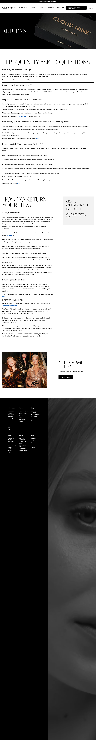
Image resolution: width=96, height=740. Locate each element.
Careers (21, 417)
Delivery (10, 425)
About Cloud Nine (23, 411)
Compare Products (10, 448)
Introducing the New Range (11, 439)
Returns (10, 427)
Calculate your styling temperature (74, 7)
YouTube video (22, 116)
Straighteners (23, 7)
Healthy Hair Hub (12, 445)
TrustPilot (33, 447)
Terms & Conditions (22, 439)
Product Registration (11, 414)
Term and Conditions (9, 306)
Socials (33, 435)
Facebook (33, 442)
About (21, 408)
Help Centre (11, 408)
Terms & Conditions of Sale (22, 445)
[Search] (90, 8)
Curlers (42, 7)
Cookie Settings (23, 450)
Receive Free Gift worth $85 (48, 1)
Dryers (33, 7)
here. (32, 80)
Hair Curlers (34, 416)
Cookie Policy (22, 448)
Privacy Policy (22, 441)
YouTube (33, 445)
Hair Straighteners (35, 414)
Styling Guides (11, 420)
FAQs (9, 429)
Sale (15, 7)
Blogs (9, 452)
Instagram (33, 438)
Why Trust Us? (23, 413)
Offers (32, 423)
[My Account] (93, 8)
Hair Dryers (34, 418)
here (3, 297)
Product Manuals (12, 416)
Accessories (60, 7)
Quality (21, 415)
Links (9, 435)
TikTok (32, 440)
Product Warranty (12, 418)
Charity (21, 421)
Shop (32, 408)
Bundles (50, 7)
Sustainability (22, 419)
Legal (21, 435)
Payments (10, 423)
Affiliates (10, 450)
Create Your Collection (34, 411)
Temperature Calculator (11, 442)
